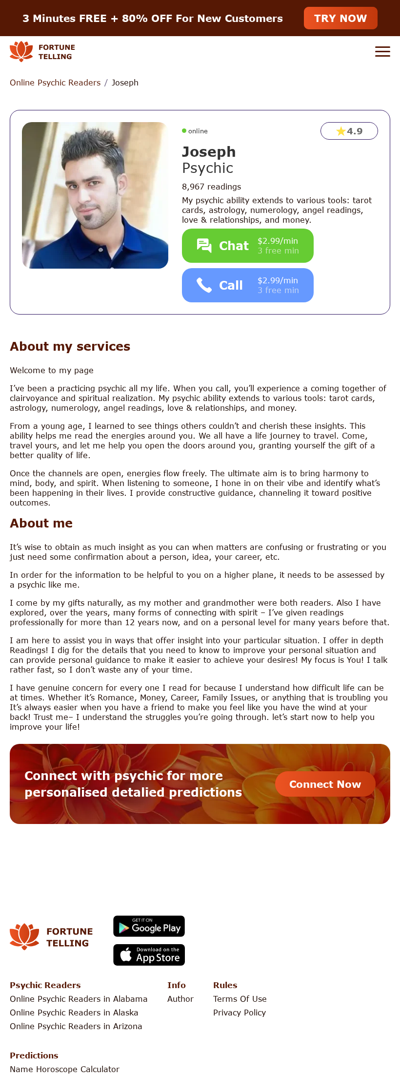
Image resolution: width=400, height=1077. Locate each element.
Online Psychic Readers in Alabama (79, 998)
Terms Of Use (240, 998)
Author (180, 998)
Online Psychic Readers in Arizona (76, 1026)
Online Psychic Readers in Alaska (74, 1012)
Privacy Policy (239, 1012)
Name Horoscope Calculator (65, 1069)
